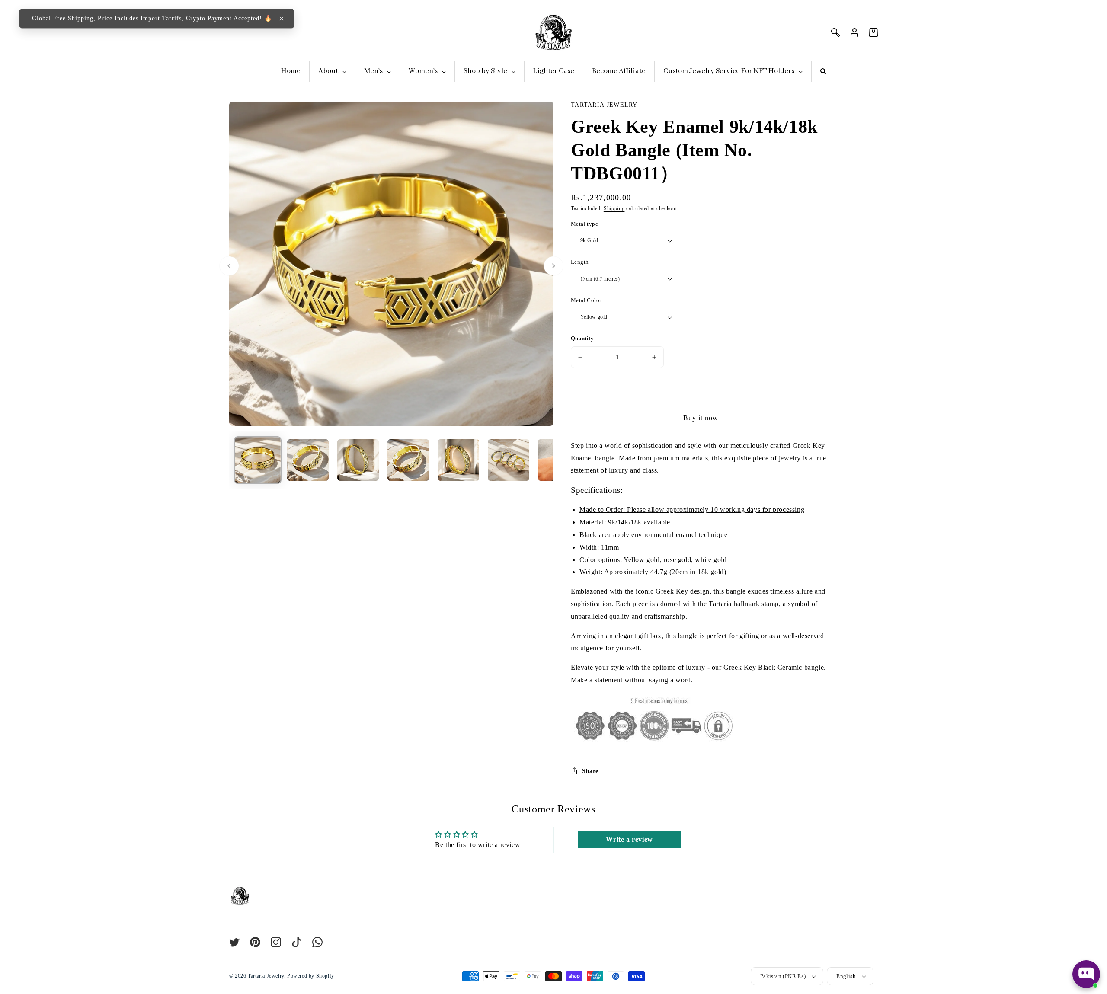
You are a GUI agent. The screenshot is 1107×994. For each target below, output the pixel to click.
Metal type (584, 224)
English (846, 976)
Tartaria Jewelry (266, 976)
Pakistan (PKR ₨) (783, 976)
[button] (281, 18)
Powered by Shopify (310, 976)
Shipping (614, 208)
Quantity (582, 338)
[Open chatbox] (1086, 974)
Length (580, 262)
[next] (553, 265)
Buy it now (700, 418)
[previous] (229, 265)
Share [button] (590, 771)
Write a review (629, 839)
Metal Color (586, 300)
